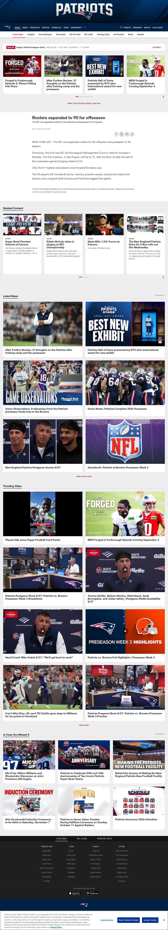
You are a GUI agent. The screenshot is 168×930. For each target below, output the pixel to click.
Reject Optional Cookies (128, 920)
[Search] (121, 27)
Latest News (47, 851)
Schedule (71, 872)
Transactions (71, 868)
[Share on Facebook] (116, 136)
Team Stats (71, 864)
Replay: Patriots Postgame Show (30, 47)
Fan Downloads (122, 864)
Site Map (47, 881)
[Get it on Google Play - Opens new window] (92, 894)
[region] (84, 920)
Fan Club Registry (122, 855)
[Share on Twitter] (122, 136)
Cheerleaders (46, 877)
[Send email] (127, 136)
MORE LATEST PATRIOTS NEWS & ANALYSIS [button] (84, 103)
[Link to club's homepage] (7, 27)
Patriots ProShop (122, 851)
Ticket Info (95, 851)
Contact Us (122, 881)
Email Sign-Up (122, 859)
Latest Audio (46, 859)
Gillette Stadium (95, 872)
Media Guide (121, 872)
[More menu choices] (85, 27)
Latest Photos (47, 864)
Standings (71, 877)
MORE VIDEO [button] (84, 725)
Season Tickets (95, 859)
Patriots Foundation (47, 868)
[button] (77, 97)
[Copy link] (132, 134)
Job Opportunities (122, 877)
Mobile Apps (121, 868)
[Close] (164, 920)
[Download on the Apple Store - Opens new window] (74, 893)
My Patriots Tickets (95, 855)
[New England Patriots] (84, 905)
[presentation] (164, 97)
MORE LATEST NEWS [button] (84, 476)
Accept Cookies (150, 920)
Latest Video (46, 855)
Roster (71, 851)
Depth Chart (71, 855)
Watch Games (96, 877)
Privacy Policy (56, 927)
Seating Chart (96, 868)
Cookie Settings (106, 920)
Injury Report (71, 859)
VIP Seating (95, 864)
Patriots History (46, 872)
